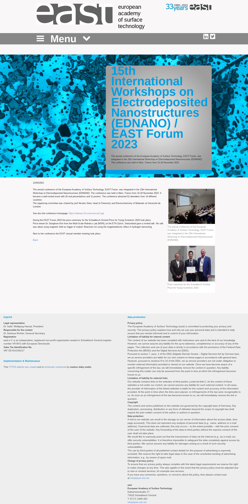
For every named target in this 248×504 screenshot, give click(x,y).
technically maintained (55, 367)
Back (35, 240)
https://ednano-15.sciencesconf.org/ (86, 213)
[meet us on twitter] (212, 36)
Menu (63, 38)
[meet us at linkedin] (206, 36)
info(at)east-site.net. (140, 478)
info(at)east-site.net (137, 502)
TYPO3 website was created (23, 367)
